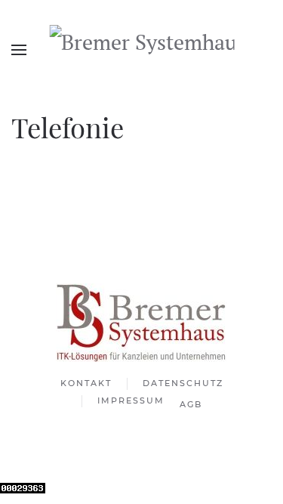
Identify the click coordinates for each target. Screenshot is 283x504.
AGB (191, 404)
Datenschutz (183, 383)
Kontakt (86, 383)
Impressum (131, 400)
